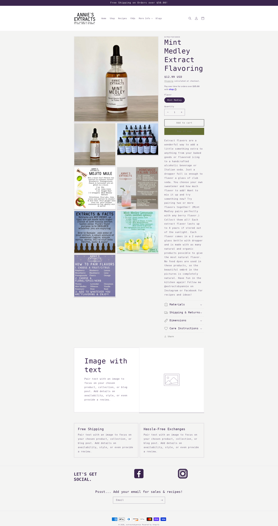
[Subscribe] (162, 500)
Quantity (169, 106)
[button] (145, 18)
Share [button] (171, 336)
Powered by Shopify (151, 524)
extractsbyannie (133, 524)
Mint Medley (174, 100)
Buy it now (184, 131)
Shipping (168, 81)
